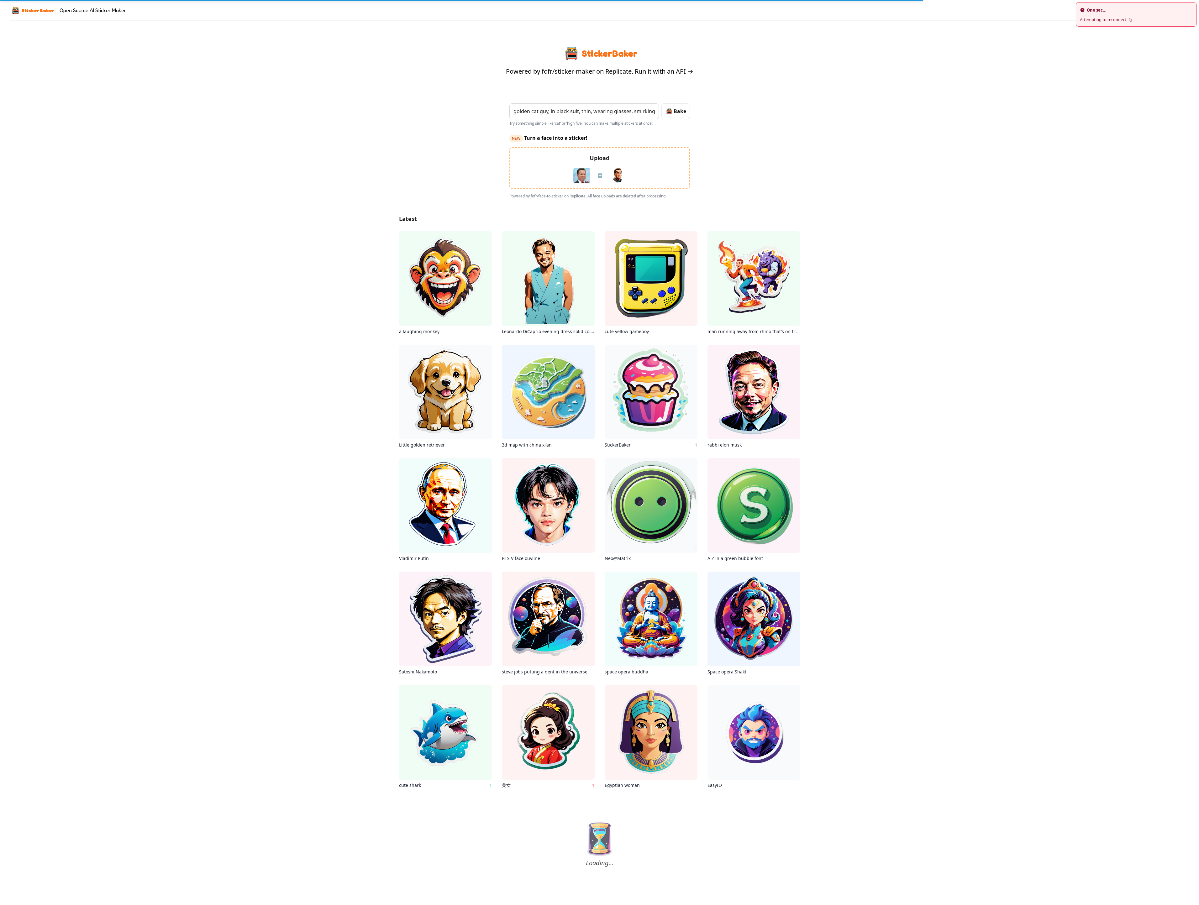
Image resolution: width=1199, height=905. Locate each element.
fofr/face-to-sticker (547, 196)
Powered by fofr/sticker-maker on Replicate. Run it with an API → (599, 71)
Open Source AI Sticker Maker (93, 10)
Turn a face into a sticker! (549, 137)
